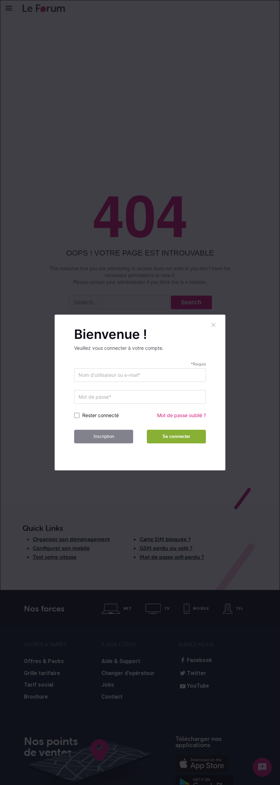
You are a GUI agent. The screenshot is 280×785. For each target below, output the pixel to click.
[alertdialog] (140, 392)
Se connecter (176, 436)
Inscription (104, 436)
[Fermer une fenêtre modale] (213, 324)
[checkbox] (104, 415)
